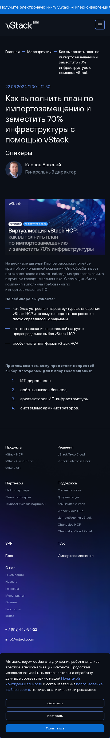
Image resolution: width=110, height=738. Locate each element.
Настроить (55, 716)
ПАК (61, 543)
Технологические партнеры (25, 504)
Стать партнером (18, 497)
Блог (9, 556)
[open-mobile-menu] (100, 25)
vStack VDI (13, 468)
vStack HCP (14, 454)
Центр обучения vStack (75, 517)
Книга (9, 616)
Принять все (55, 728)
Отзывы (11, 602)
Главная (12, 52)
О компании (14, 575)
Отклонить (55, 703)
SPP (9, 543)
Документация (68, 497)
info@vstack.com (19, 639)
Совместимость (69, 490)
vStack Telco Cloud (71, 454)
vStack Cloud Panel (19, 461)
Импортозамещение (76, 556)
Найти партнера (17, 490)
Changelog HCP (69, 524)
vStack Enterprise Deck (74, 461)
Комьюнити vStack (71, 504)
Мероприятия (39, 52)
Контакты (12, 588)
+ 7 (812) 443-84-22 (21, 629)
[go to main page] (22, 25)
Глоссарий (13, 609)
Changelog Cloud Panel (75, 531)
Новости (11, 581)
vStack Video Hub (70, 511)
